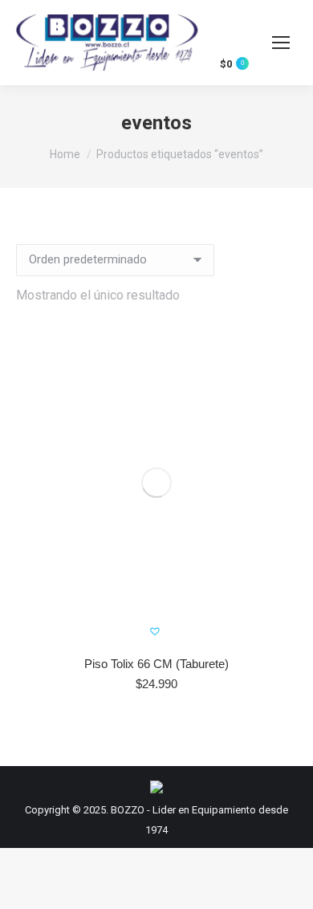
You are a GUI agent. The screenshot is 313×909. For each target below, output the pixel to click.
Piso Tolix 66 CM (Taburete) (156, 664)
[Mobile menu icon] (281, 42)
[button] (274, 623)
